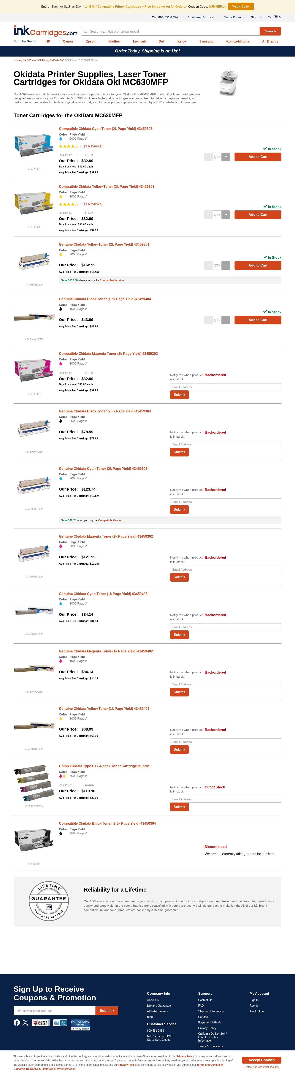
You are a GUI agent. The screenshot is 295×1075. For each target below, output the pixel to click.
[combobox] (181, 31)
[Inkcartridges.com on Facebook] (17, 1024)
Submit (179, 394)
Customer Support (200, 17)
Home (17, 60)
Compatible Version (112, 280)
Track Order (232, 17)
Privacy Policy (207, 1028)
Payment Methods (209, 1022)
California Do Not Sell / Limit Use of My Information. (45, 1068)
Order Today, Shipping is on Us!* (147, 51)
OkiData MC (57, 60)
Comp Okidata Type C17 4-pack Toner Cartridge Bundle (104, 766)
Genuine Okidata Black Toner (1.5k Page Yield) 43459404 (105, 299)
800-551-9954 (168, 17)
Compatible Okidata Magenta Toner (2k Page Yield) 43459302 (108, 353)
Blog (150, 1016)
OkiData (43, 60)
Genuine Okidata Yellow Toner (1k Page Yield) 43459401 (104, 708)
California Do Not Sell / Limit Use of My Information (212, 1037)
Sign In (256, 17)
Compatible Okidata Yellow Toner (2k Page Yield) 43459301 (106, 186)
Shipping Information (211, 1011)
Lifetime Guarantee (159, 1005)
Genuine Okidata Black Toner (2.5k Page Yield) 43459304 (105, 411)
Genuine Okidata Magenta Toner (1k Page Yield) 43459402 (106, 651)
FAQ (201, 1005)
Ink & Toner (30, 60)
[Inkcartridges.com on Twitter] (25, 1024)
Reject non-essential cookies (262, 1067)
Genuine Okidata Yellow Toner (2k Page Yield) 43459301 (104, 244)
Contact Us (205, 1000)
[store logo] (45, 31)
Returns (203, 1016)
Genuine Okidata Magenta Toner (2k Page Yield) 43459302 (106, 536)
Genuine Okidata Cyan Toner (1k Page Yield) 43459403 (103, 594)
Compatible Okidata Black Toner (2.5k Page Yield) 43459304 (107, 823)
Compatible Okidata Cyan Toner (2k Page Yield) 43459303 (105, 129)
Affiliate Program (157, 1011)
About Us (153, 1000)
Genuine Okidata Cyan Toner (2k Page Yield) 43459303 (103, 468)
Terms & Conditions (210, 1046)
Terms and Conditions (210, 1064)
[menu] (147, 41)
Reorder (254, 1005)
